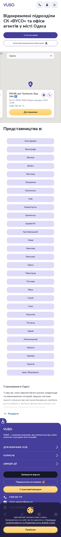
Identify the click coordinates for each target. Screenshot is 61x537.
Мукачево (30, 256)
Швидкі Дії (10, 463)
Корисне (9, 455)
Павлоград (30, 273)
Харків (31, 331)
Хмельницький (30, 339)
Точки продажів (31, 35)
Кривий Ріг (30, 223)
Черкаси (30, 347)
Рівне (30, 289)
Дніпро (30, 165)
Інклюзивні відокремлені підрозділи (28, 43)
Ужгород (30, 322)
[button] (30, 84)
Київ (30, 198)
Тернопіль (30, 314)
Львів (30, 240)
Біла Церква (30, 141)
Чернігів (30, 364)
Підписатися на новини (28, 482)
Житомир (30, 174)
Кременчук (30, 215)
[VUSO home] (9, 4)
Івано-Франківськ (30, 372)
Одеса (30, 265)
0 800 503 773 (15, 497)
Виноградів (30, 149)
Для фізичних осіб (15, 447)
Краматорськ (30, 207)
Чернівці (30, 355)
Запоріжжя (30, 182)
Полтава (31, 281)
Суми (30, 306)
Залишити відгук (30, 474)
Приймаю (30, 529)
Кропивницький (30, 232)
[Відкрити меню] (54, 5)
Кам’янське (30, 190)
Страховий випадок (31, 489)
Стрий (30, 298)
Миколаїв (30, 248)
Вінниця (30, 157)
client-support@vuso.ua (21, 502)
